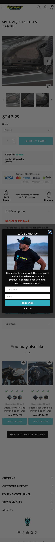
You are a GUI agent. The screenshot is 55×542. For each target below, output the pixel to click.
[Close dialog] (50, 232)
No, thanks (28, 308)
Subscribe (27, 302)
